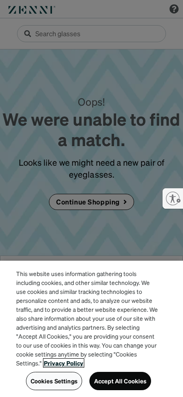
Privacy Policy (63, 363)
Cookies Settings (54, 381)
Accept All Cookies (120, 381)
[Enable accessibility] (173, 198)
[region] (91, 329)
